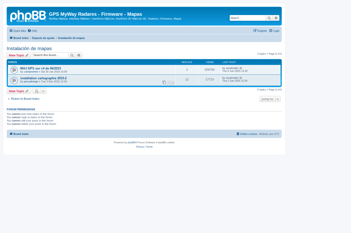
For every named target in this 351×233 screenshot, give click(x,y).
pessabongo (31, 81)
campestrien (31, 71)
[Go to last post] (241, 68)
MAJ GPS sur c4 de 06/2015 (40, 68)
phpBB (131, 142)
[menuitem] (32, 31)
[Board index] (28, 15)
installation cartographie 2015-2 (43, 78)
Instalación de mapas (29, 48)
